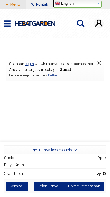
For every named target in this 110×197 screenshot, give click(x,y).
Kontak (41, 4)
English (67, 3)
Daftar (52, 75)
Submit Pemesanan (83, 186)
